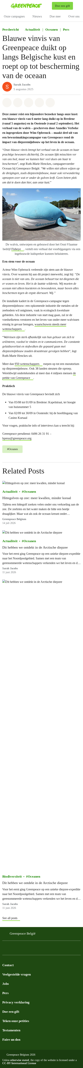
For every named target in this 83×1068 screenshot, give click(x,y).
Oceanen (51, 29)
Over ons (74, 16)
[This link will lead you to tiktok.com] (27, 949)
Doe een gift (10, 1012)
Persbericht (10, 29)
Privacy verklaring (16, 1002)
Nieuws (37, 16)
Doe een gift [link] (62, 5)
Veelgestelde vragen (16, 974)
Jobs (5, 984)
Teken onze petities (15, 1021)
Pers (66, 29)
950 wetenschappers (27, 364)
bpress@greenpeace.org (16, 438)
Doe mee (55, 16)
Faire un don (11, 1039)
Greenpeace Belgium (14, 519)
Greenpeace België (22, 933)
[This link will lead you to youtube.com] (35, 949)
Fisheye (16, 249)
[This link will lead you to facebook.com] (12, 949)
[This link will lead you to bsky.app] (20, 949)
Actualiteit (32, 29)
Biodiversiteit (12, 876)
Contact (8, 965)
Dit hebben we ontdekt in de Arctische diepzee (35, 547)
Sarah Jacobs (22, 84)
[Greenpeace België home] (30, 6)
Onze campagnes (14, 16)
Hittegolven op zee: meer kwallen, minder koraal (36, 498)
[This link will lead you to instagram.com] (4, 949)
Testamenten (11, 1030)
